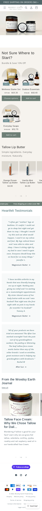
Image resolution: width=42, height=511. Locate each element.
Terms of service (15, 500)
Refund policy (19, 496)
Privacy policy (30, 496)
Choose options (11, 98)
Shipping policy (29, 500)
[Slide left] (15, 196)
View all (5, 388)
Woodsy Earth (19, 494)
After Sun (20, 367)
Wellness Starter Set (11, 89)
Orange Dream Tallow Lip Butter (10, 181)
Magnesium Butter (20, 265)
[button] (4, 7)
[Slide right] (26, 196)
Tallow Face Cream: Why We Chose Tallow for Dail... (20, 423)
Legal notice (22, 507)
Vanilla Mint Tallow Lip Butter (27, 181)
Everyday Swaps (11, 126)
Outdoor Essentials (31, 89)
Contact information (14, 504)
